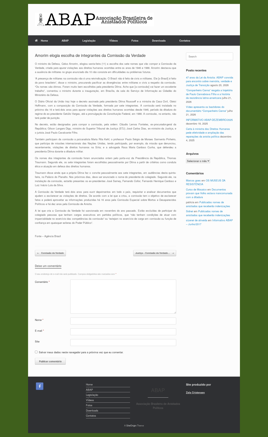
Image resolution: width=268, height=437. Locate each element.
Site (37, 341)
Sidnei (189, 211)
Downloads (159, 40)
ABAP (65, 40)
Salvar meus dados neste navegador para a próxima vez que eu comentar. (81, 352)
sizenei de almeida (196, 220)
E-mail (39, 330)
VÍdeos (113, 40)
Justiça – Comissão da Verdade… (154, 252)
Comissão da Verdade (50, 252)
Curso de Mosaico (196, 189)
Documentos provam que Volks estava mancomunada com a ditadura (209, 193)
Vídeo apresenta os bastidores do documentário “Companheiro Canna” (206, 109)
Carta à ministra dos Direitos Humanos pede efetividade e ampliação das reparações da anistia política (208, 132)
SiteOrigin (131, 425)
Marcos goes (193, 180)
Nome (39, 320)
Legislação (89, 40)
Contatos (184, 40)
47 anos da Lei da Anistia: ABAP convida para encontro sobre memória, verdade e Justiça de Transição (209, 81)
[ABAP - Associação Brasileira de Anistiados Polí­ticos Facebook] (39, 386)
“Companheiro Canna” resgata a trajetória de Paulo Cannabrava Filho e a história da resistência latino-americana (209, 94)
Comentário (42, 282)
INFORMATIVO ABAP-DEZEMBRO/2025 (209, 120)
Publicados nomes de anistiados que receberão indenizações (208, 204)
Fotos (134, 40)
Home (44, 40)
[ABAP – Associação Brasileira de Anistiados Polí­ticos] (94, 19)
